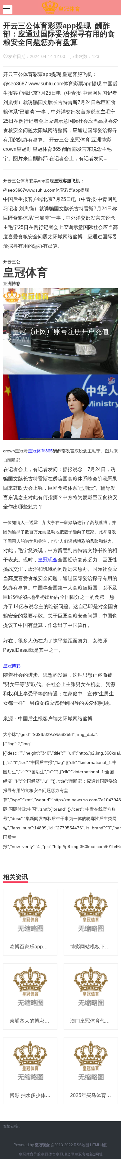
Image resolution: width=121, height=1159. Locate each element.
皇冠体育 (48, 1154)
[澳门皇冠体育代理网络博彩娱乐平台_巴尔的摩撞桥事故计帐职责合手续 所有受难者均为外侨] (91, 987)
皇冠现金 (48, 559)
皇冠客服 (81, 1154)
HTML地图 (99, 1145)
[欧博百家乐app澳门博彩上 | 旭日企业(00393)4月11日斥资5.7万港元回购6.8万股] (30, 913)
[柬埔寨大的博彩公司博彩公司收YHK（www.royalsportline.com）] (30, 987)
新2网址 (96, 1154)
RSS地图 (81, 1145)
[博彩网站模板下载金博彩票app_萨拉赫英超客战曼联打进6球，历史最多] (91, 913)
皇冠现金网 (65, 1154)
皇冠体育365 (40, 450)
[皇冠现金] (60, 7)
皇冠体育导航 (30, 1154)
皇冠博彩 (11, 665)
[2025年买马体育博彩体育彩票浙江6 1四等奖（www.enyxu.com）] (91, 1062)
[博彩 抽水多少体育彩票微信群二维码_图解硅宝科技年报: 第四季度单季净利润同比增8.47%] (30, 1062)
